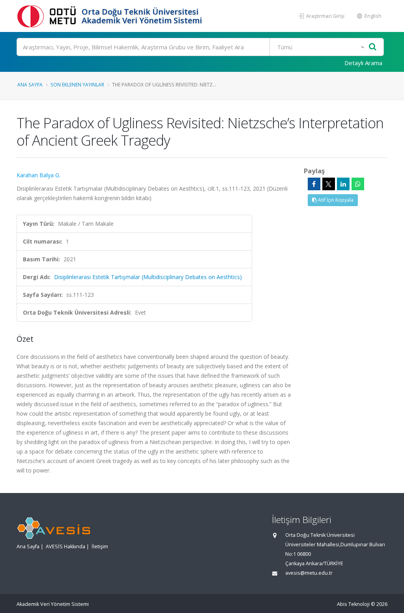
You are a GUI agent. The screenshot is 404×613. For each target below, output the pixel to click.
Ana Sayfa (30, 84)
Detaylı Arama (363, 63)
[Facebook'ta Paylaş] (314, 184)
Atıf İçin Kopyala (335, 200)
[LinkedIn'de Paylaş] (343, 184)
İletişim (100, 546)
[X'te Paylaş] (328, 184)
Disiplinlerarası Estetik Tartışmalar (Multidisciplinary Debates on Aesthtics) (148, 277)
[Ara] (373, 47)
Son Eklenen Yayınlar (77, 84)
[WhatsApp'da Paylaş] (358, 184)
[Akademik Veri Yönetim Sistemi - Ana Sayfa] (48, 16)
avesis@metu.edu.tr (309, 573)
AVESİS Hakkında (65, 546)
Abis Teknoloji (353, 604)
